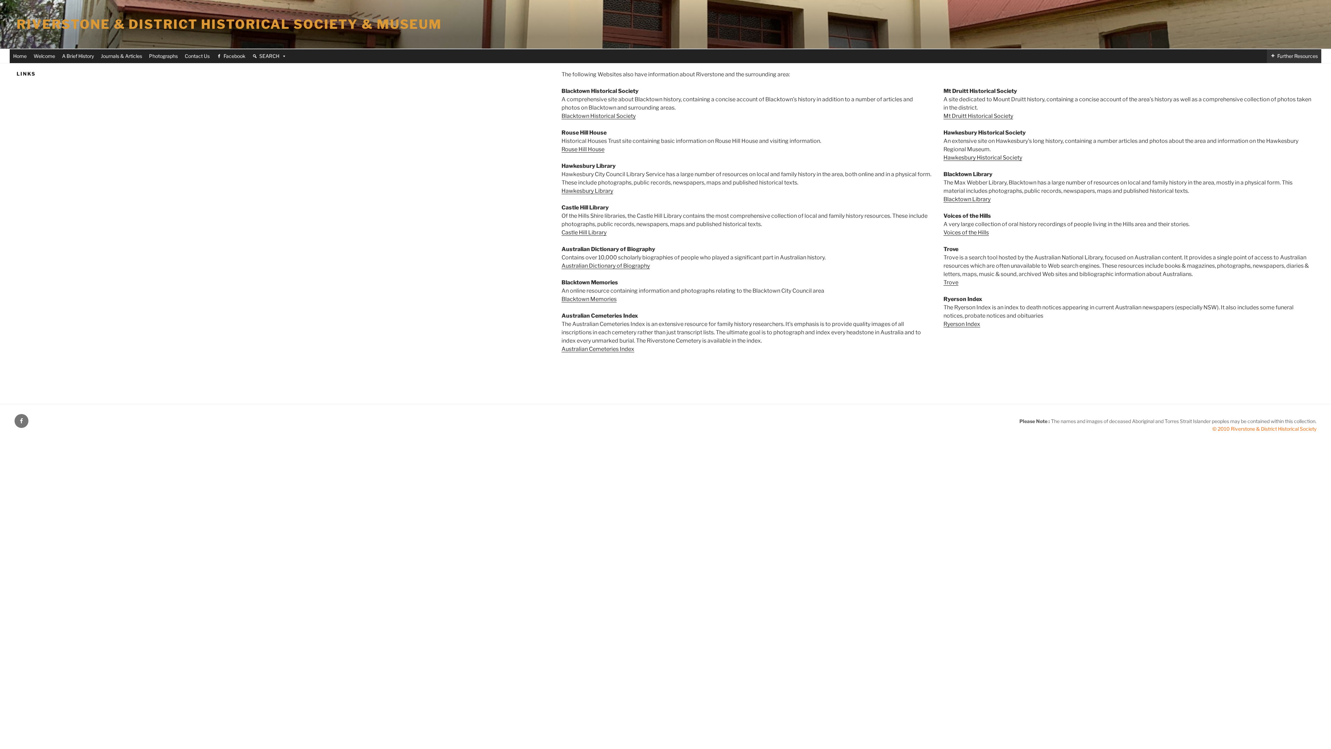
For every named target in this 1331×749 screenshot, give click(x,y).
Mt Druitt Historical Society (978, 116)
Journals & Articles (121, 56)
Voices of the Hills (966, 232)
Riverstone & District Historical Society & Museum (229, 24)
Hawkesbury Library (587, 191)
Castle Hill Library (584, 232)
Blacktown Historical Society (599, 116)
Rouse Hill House (583, 149)
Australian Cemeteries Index (598, 349)
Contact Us (197, 56)
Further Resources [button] (1297, 56)
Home (20, 56)
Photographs (163, 56)
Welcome (44, 56)
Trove (950, 282)
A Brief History (78, 56)
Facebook (234, 56)
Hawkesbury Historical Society (982, 157)
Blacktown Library (967, 199)
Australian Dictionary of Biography (606, 265)
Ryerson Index (961, 324)
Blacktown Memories (589, 299)
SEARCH (269, 56)
